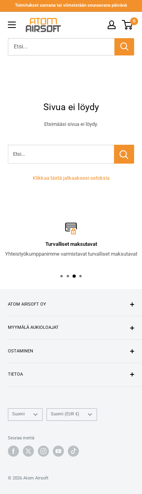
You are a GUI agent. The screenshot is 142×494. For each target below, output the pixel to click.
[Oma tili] (112, 24)
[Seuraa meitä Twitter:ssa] (28, 451)
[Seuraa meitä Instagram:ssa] (43, 451)
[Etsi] (124, 46)
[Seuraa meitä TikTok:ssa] (73, 451)
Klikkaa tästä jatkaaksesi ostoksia (71, 178)
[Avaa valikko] (12, 25)
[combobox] (61, 46)
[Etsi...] (124, 154)
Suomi (18, 414)
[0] (128, 24)
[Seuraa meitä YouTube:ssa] (58, 451)
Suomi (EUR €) (65, 414)
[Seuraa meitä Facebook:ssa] (13, 451)
